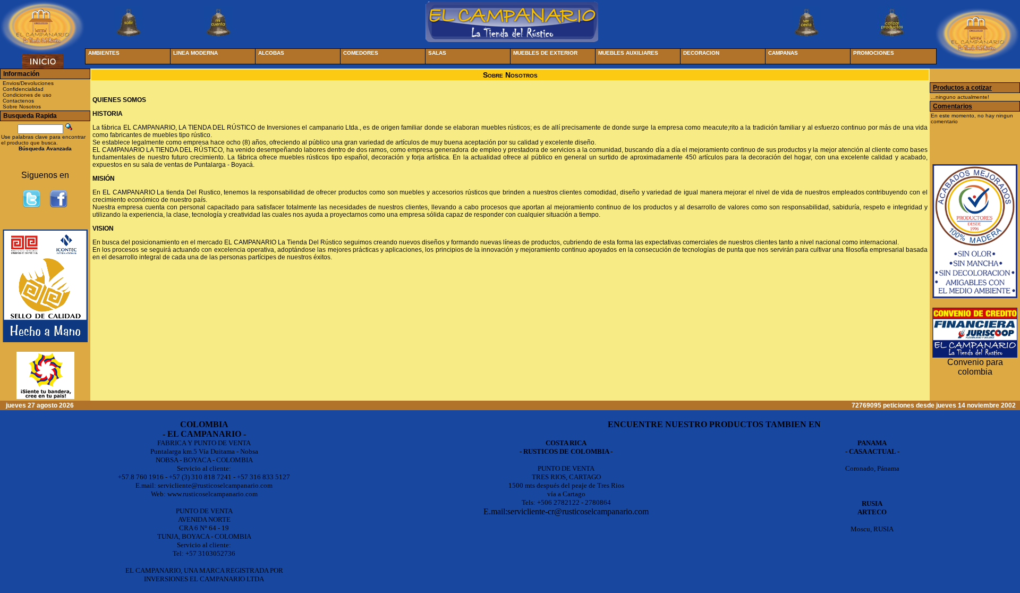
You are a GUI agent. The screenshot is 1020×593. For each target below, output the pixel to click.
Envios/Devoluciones (28, 83)
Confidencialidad (23, 89)
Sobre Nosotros (22, 106)
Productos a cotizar (962, 87)
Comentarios (952, 106)
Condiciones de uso (27, 95)
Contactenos (18, 101)
